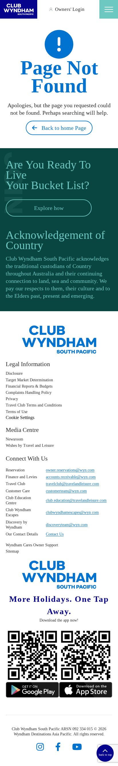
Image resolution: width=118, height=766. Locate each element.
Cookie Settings (20, 417)
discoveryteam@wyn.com (67, 525)
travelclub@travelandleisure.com (72, 484)
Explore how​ (49, 208)
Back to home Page (61, 128)
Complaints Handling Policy (29, 392)
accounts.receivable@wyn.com (71, 477)
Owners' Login (69, 9)
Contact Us (55, 534)
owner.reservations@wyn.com (70, 470)
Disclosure (14, 373)
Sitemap (12, 551)
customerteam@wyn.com (66, 491)
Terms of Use (16, 412)
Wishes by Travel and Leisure (30, 445)
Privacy (12, 399)
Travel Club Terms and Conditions (34, 405)
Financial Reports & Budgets (29, 386)
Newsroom (14, 439)
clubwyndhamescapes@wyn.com (72, 512)
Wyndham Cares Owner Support (32, 545)
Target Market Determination (29, 380)
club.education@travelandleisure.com (76, 500)
